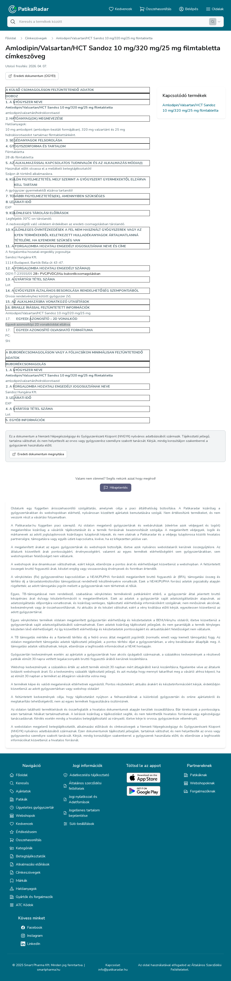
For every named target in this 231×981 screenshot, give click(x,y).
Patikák (22, 799)
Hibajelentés (119, 487)
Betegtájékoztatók (31, 856)
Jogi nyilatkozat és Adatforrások (83, 799)
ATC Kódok (24, 905)
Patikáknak (198, 775)
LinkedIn (33, 943)
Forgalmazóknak (202, 791)
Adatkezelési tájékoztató (89, 775)
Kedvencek (24, 823)
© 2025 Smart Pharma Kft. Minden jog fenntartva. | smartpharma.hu (48, 967)
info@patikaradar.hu (113, 969)
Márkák (21, 880)
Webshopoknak (202, 783)
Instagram (35, 935)
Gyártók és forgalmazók (34, 896)
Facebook (34, 927)
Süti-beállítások (81, 823)
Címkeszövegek (36, 38)
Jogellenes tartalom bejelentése (84, 813)
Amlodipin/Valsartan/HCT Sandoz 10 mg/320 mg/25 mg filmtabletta (104, 38)
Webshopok (25, 815)
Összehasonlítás (29, 840)
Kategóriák (24, 848)
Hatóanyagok (26, 888)
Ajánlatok (23, 791)
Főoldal (10, 38)
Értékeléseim (26, 831)
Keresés (22, 783)
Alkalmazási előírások (33, 864)
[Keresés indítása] (212, 21)
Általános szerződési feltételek (85, 786)
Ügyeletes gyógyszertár (35, 807)
